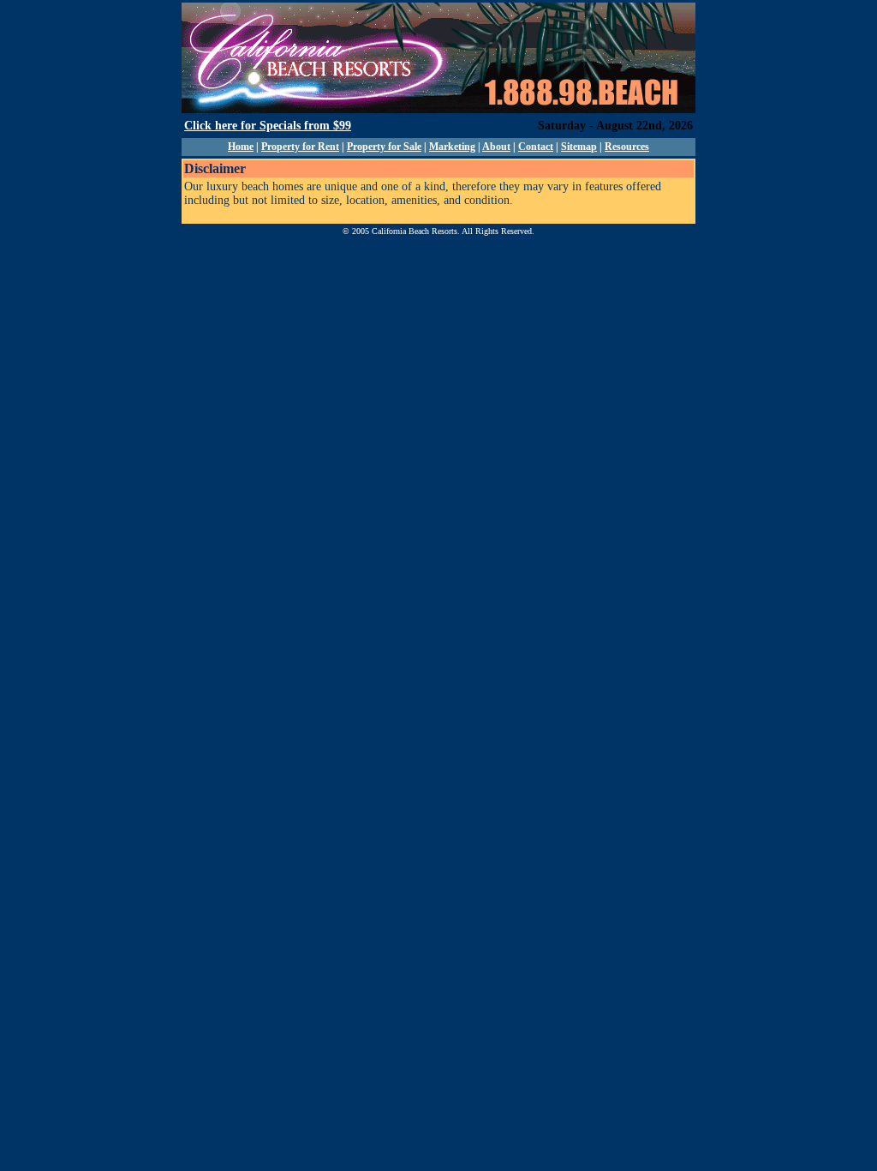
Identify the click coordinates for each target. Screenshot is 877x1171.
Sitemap (579, 147)
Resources (627, 147)
